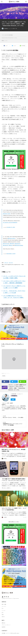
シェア (6, 45)
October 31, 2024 (11, 227)
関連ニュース (4, 40)
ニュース (10, 28)
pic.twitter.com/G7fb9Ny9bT (10, 222)
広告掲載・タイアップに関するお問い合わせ (10, 633)
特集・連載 (4, 604)
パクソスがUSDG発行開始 (7, 35)
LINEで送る (23, 45)
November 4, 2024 (11, 253)
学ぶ (3, 608)
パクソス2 (11, 262)
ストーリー (4, 606)
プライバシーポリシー (6, 624)
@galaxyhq (17, 243)
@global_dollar (6, 213)
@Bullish (12, 243)
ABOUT (3, 616)
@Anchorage (6, 243)
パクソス (6, 262)
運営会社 (3, 622)
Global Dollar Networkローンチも (9, 37)
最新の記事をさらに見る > (14, 521)
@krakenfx (5, 245)
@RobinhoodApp (19, 245)
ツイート (14, 45)
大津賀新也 (14, 395)
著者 (3, 614)
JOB (2, 612)
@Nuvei (11, 245)
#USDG (3, 375)
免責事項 (3, 627)
